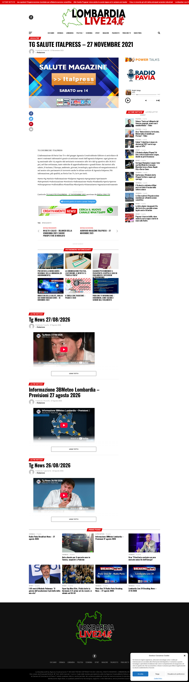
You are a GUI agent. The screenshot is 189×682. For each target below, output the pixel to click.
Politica (79, 33)
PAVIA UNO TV (103, 194)
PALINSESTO (115, 33)
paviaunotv (47, 223)
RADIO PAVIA (137, 33)
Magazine (106, 33)
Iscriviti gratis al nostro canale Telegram (79, 202)
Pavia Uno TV (126, 33)
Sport (97, 33)
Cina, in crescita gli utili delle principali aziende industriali (126, 2)
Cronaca (60, 33)
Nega (157, 674)
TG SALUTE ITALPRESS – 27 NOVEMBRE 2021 (66, 194)
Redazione (41, 52)
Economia (89, 33)
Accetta (140, 674)
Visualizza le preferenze (176, 674)
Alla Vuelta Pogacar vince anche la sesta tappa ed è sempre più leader (75, 2)
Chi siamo (51, 33)
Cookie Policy (158, 678)
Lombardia (69, 33)
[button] (185, 656)
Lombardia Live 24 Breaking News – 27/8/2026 (168, 2)
